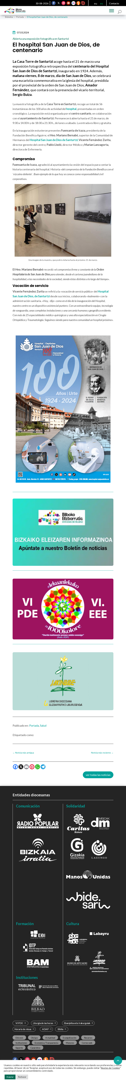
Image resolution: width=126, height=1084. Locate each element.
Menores (70, 1042)
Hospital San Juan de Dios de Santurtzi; (54, 140)
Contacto (114, 3)
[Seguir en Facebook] (54, 3)
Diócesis (19, 1038)
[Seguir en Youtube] (69, 3)
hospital (71, 109)
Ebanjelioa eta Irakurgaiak (77, 1023)
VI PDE (19, 1023)
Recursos (88, 1038)
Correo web (87, 1042)
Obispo (34, 1038)
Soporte (19, 1047)
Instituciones (21, 1042)
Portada (34, 725)
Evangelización (69, 1038)
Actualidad (50, 1038)
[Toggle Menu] (111, 10)
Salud (43, 725)
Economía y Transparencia (46, 1042)
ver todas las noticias (98, 775)
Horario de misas (23, 1029)
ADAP (45, 1029)
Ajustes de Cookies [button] (110, 1068)
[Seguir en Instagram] (64, 3)
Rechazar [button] (22, 1077)
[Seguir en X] (59, 3)
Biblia (60, 1029)
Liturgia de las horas (43, 1023)
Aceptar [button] (10, 1077)
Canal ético (35, 1047)
